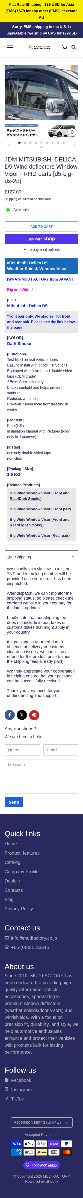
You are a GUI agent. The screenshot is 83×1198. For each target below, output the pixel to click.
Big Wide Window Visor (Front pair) (40, 509)
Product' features (22, 853)
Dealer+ (13, 880)
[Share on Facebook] (10, 715)
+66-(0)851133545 (30, 947)
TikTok (17, 1098)
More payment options (42, 250)
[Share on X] (22, 715)
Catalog (12, 862)
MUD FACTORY (56, 1176)
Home (11, 843)
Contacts (14, 890)
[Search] (73, 48)
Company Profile (22, 871)
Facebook (21, 1080)
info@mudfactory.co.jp (34, 938)
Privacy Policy (19, 908)
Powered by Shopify (41, 1181)
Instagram (21, 1089)
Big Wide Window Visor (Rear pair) (40, 535)
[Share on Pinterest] (34, 715)
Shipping (11, 199)
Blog (9, 899)
